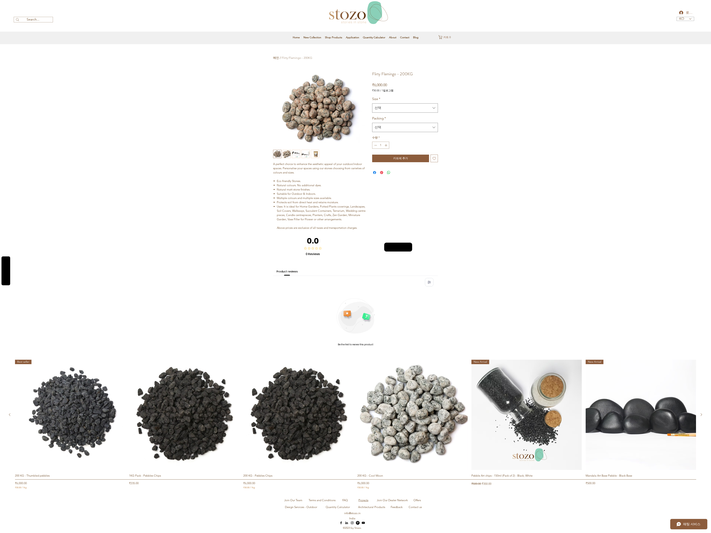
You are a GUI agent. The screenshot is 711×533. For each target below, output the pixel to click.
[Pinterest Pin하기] (381, 172)
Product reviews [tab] (287, 271)
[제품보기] (184, 415)
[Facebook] (341, 523)
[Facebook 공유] (374, 172)
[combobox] (405, 108)
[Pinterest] (358, 523)
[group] (355, 424)
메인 (276, 58)
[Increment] (386, 145)
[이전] (9, 414)
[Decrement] (375, 145)
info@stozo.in (352, 513)
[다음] (701, 414)
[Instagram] (352, 523)
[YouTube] (363, 523)
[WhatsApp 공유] (388, 172)
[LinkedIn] (346, 523)
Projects (363, 500)
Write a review (398, 247)
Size (376, 99)
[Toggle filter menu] (429, 282)
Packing (379, 118)
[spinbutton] (381, 145)
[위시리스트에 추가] (434, 158)
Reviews (6, 271)
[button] (445, 37)
